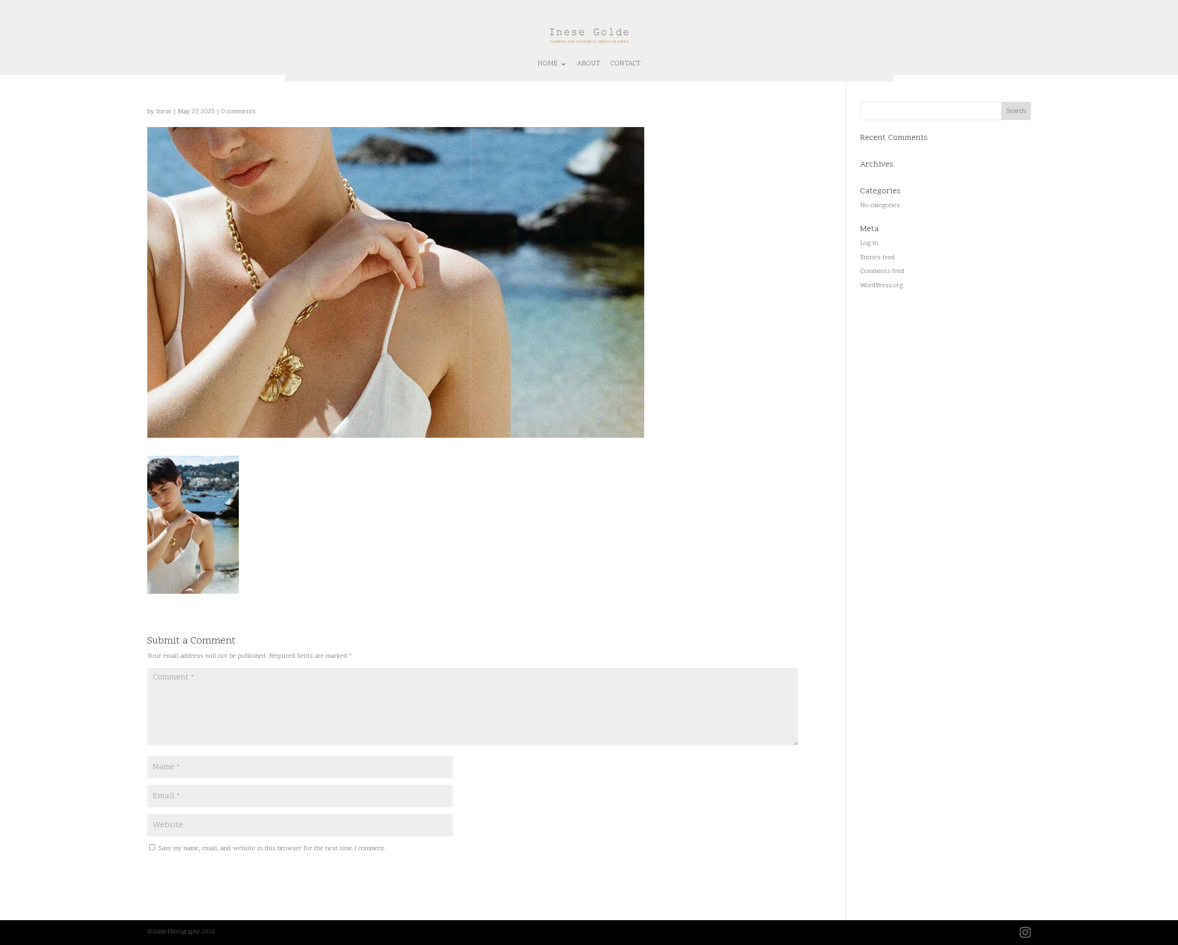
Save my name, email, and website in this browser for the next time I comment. (272, 848)
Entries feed (877, 257)
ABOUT (588, 64)
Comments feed (882, 271)
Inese (164, 111)
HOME (547, 64)
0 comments (238, 111)
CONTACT (625, 64)
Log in (869, 243)
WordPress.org (881, 285)
